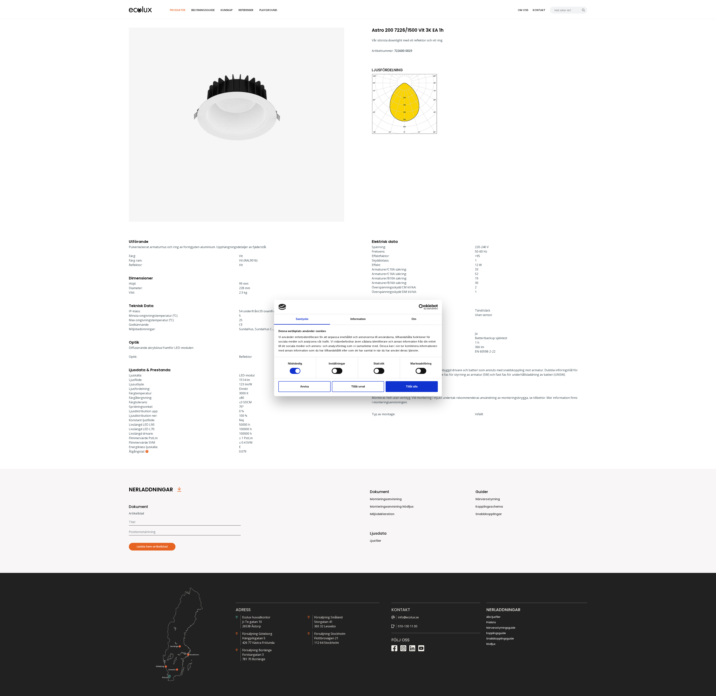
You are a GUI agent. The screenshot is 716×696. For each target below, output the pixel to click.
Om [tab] (414, 319)
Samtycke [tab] (302, 319)
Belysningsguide (203, 10)
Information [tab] (358, 319)
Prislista (491, 622)
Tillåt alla (411, 386)
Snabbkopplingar (488, 514)
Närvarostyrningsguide (500, 628)
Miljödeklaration (382, 514)
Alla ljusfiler (493, 617)
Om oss (523, 10)
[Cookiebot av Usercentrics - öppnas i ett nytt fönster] (421, 307)
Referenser (245, 10)
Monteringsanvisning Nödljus (392, 506)
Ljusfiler (375, 541)
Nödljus (490, 644)
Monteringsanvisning (386, 499)
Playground (268, 10)
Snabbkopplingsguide (500, 638)
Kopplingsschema (489, 506)
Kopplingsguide (496, 633)
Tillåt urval (358, 386)
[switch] (337, 371)
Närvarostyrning (487, 499)
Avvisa (304, 386)
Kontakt (539, 10)
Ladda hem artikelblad (152, 546)
